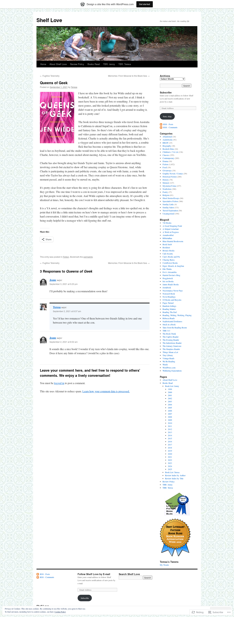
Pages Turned (168, 302)
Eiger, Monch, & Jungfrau (173, 266)
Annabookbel (168, 235)
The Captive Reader (170, 336)
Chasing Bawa (168, 259)
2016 (170, 441)
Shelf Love (49, 20)
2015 (170, 438)
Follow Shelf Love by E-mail (94, 574)
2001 (170, 395)
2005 (170, 407)
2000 (170, 392)
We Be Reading (169, 361)
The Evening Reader (171, 339)
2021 (170, 456)
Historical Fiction (170, 176)
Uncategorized (168, 213)
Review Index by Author (175, 475)
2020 (170, 453)
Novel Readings (169, 296)
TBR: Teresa (124, 64)
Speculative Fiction (170, 201)
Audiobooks (168, 139)
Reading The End (170, 312)
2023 (170, 463)
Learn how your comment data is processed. (106, 391)
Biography (167, 145)
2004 (170, 404)
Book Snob (167, 244)
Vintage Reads (168, 358)
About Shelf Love (58, 64)
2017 (170, 444)
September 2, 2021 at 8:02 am (64, 341)
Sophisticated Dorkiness (172, 321)
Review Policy (77, 64)
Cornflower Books (170, 262)
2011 (170, 426)
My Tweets (164, 564)
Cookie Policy (60, 611)
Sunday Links (168, 204)
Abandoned (167, 136)
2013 (170, 432)
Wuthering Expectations (172, 370)
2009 (170, 420)
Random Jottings (169, 306)
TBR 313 (166, 330)
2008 (170, 416)
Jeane (53, 280)
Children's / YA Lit (170, 152)
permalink (88, 256)
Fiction (66, 256)
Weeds (165, 364)
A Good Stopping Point (172, 225)
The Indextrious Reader (172, 343)
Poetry (165, 192)
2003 (170, 401)
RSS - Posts (168, 124)
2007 (170, 413)
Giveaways (167, 170)
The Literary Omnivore (172, 346)
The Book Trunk (169, 333)
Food (165, 167)
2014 (170, 435)
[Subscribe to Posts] (161, 124)
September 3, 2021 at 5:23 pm (64, 283)
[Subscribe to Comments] (161, 127)
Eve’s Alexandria (169, 272)
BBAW (165, 142)
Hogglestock (168, 278)
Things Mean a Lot (170, 352)
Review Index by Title (174, 478)
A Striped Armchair (171, 229)
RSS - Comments (170, 127)
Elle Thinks (167, 269)
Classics (166, 155)
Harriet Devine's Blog (171, 275)
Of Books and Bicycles (172, 299)
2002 (170, 398)
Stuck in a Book (169, 324)
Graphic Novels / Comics (173, 173)
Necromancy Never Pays (173, 290)
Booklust (166, 247)
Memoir (166, 182)
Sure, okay (167, 116)
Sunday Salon (168, 207)
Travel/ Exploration (170, 210)
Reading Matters (169, 309)
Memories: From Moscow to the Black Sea (129, 75)
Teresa (74, 87)
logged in (59, 383)
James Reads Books (171, 284)
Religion (166, 195)
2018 (170, 447)
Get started (144, 4)
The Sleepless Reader (171, 349)
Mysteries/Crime (169, 185)
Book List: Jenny (172, 386)
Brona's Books (169, 250)
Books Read (94, 64)
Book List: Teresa (172, 472)
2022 (170, 460)
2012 (170, 429)
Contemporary (168, 158)
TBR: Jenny (109, 64)
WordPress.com (169, 367)
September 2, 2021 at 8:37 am (67, 311)
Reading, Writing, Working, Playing (177, 315)
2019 (170, 450)
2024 (170, 466)
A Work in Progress (171, 232)
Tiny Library (168, 355)
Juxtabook (167, 287)
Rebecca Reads (169, 318)
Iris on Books (168, 281)
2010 (170, 423)
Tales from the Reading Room (175, 327)
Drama (165, 161)
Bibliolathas (167, 238)
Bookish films (168, 148)
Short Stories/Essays (171, 198)
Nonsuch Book (169, 293)
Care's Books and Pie (171, 256)
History (166, 179)
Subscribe (166, 92)
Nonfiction (167, 189)
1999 (170, 389)
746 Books (167, 222)
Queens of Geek (54, 82)
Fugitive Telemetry (49, 75)
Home (43, 64)
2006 (170, 410)
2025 (170, 469)
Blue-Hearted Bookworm (173, 241)
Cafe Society (168, 253)
